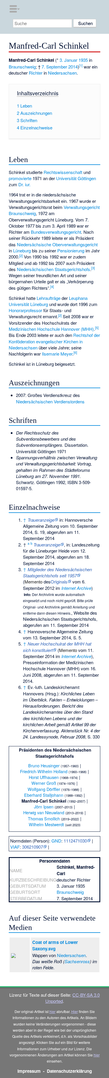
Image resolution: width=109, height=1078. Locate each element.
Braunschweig (22, 67)
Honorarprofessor (25, 310)
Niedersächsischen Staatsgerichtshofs (53, 269)
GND (56, 841)
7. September (54, 67)
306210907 (32, 847)
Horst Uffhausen (44, 777)
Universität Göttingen (76, 178)
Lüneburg (22, 250)
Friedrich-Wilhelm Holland (43, 771)
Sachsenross (77, 961)
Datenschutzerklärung (69, 1071)
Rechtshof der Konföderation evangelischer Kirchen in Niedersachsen (54, 341)
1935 (83, 60)
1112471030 (75, 841)
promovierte (20, 178)
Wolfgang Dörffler (44, 789)
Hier (74, 1011)
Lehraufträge (48, 298)
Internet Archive (76, 588)
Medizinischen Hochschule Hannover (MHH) (51, 329)
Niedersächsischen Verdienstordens (50, 401)
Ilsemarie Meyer (57, 354)
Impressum (29, 1071)
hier (52, 1011)
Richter (35, 73)
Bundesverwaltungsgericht (56, 232)
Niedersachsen (62, 73)
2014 (73, 67)
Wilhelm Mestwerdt (46, 824)
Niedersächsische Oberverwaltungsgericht (57, 244)
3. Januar (68, 60)
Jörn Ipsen (43, 806)
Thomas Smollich (44, 818)
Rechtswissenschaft (63, 172)
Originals (59, 581)
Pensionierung (70, 250)
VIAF (15, 847)
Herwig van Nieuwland (43, 812)
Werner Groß (43, 783)
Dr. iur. (24, 184)
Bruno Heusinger (44, 765)
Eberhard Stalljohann (43, 795)
